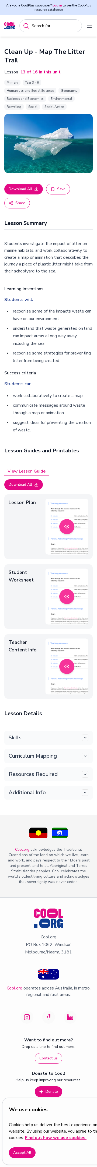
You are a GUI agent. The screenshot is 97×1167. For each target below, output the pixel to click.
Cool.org (22, 849)
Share (20, 202)
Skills (15, 737)
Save (61, 188)
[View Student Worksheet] (66, 596)
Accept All (22, 1152)
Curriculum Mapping (33, 756)
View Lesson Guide (27, 471)
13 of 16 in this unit (40, 72)
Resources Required (33, 774)
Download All (20, 188)
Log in (57, 5)
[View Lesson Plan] (66, 526)
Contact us (48, 1058)
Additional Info (27, 792)
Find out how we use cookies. (55, 1138)
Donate (52, 1091)
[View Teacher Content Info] (66, 666)
